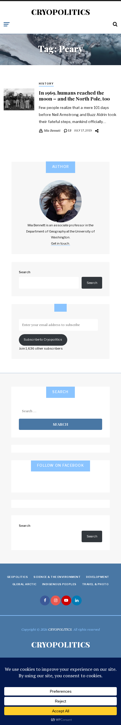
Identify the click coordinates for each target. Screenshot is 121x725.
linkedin (77, 600)
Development (97, 576)
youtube (66, 600)
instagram (55, 600)
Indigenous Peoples (59, 584)
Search (24, 272)
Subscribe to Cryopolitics (43, 339)
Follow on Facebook (60, 465)
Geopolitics (17, 576)
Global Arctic (24, 584)
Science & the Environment (56, 576)
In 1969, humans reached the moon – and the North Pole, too (74, 95)
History (46, 83)
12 (69, 130)
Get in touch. (60, 243)
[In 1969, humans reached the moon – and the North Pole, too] (19, 99)
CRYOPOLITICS (60, 12)
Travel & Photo (95, 584)
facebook (45, 600)
